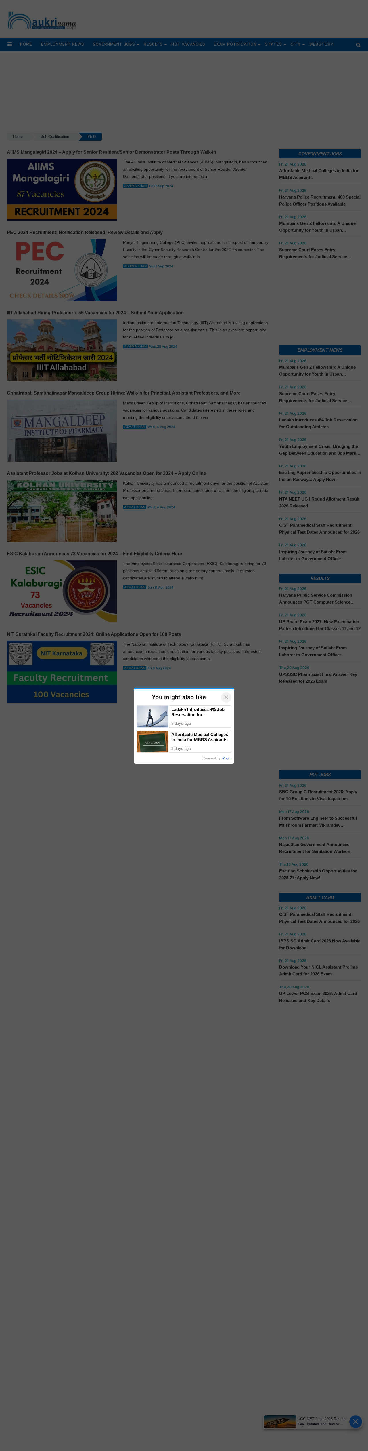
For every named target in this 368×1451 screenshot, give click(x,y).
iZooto (226, 758)
